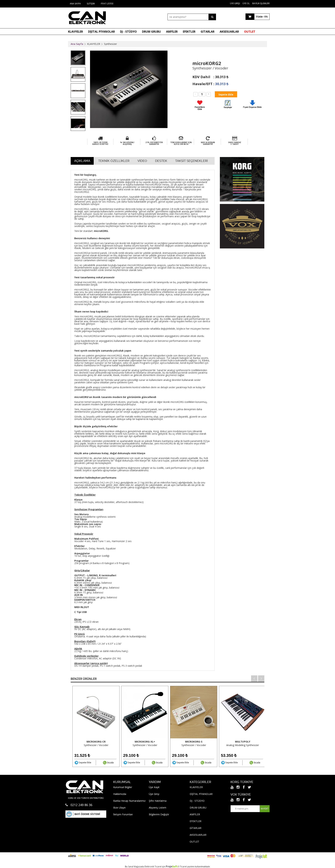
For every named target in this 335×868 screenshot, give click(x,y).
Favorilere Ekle (200, 108)
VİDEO (142, 161)
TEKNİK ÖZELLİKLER (113, 161)
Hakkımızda (119, 794)
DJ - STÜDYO (128, 31)
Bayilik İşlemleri (261, 3)
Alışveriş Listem (157, 807)
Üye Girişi (235, 3)
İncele (110, 762)
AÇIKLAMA (82, 161)
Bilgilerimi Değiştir (159, 814)
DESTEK (161, 161)
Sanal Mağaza (135, 866)
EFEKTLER (189, 31)
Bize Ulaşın (119, 807)
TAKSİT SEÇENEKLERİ (191, 161)
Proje (172, 866)
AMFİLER (172, 31)
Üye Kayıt (154, 787)
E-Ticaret (182, 866)
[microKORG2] (227, 104)
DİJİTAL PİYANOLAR (101, 31)
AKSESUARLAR (229, 31)
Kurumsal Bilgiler (122, 787)
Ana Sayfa (75, 3)
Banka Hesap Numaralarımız (129, 800)
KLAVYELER (75, 31)
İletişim (91, 3)
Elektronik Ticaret (152, 866)
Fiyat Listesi (107, 3)
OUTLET (249, 31)
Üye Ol (246, 3)
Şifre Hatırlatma (157, 800)
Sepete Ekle (84, 762)
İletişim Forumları (123, 814)
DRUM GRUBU (151, 31)
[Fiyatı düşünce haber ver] (252, 109)
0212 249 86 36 (81, 805)
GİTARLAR (207, 31)
